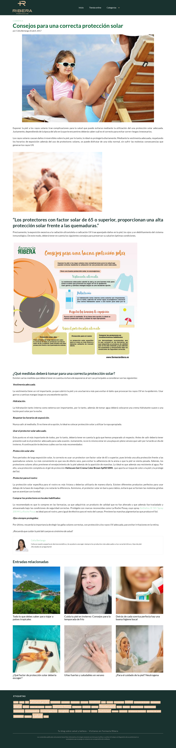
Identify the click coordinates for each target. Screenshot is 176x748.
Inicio (81, 7)
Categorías (111, 7)
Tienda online (95, 7)
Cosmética (18, 21)
